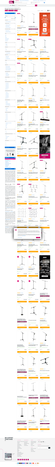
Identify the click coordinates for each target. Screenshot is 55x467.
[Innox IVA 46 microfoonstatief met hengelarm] (22, 44)
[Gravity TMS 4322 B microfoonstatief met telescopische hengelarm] (22, 337)
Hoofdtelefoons (19, 447)
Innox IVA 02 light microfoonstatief (19, 76)
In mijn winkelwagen (22, 34)
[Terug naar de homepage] (10, 5)
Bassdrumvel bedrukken (8, 163)
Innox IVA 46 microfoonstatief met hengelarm (21, 52)
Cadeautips (6, 161)
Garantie (32, 444)
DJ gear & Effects (19, 444)
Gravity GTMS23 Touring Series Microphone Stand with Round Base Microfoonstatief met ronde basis (21, 421)
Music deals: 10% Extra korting (20, 441)
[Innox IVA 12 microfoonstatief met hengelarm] (22, 18)
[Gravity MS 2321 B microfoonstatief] (45, 165)
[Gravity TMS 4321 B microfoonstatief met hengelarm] (22, 387)
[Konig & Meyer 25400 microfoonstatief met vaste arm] (22, 165)
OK (38, 237)
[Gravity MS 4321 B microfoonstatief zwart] (33, 361)
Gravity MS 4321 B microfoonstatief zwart (32, 371)
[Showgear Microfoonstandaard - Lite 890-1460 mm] (33, 387)
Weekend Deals (7, 164)
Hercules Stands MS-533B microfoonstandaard (32, 422)
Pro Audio (18, 443)
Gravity (6, 37)
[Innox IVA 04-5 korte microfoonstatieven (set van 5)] (33, 189)
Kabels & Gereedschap (19, 454)
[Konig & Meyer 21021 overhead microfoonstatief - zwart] (33, 68)
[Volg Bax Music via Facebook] (38, 442)
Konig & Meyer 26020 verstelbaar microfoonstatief (33, 26)
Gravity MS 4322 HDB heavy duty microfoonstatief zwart (33, 345)
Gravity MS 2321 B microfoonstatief (42, 173)
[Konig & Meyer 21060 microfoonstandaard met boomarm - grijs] (22, 92)
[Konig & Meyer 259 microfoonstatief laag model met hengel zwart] (22, 116)
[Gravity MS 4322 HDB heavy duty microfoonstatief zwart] (33, 337)
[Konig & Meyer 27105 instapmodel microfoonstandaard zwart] (33, 92)
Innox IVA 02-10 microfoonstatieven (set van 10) (33, 221)
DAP (5, 36)
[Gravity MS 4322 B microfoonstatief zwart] (45, 311)
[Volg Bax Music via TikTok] (42, 442)
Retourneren (32, 443)
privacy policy (24, 235)
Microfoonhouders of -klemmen (9, 211)
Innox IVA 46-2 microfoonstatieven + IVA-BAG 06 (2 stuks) (44, 125)
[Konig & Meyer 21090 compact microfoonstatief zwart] (45, 213)
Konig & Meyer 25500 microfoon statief (33, 149)
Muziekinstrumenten (19, 448)
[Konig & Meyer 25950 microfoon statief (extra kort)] (22, 140)
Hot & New (6, 166)
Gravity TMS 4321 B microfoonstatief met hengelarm (22, 396)
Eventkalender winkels (8, 167)
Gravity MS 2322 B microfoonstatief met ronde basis (44, 345)
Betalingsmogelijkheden (33, 441)
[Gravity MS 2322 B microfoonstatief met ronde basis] (45, 337)
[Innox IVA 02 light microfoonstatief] (22, 68)
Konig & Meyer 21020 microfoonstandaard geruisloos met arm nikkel (22, 245)
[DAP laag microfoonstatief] (33, 311)
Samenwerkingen (26, 445)
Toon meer (6, 119)
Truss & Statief (18, 455)
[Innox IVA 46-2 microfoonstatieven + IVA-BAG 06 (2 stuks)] (45, 116)
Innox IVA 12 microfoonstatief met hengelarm (21, 28)
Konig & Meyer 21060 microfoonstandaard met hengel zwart (33, 125)
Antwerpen (13, 453)
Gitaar (18, 449)
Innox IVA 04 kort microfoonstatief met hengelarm (33, 52)
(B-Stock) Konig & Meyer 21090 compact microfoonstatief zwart (44, 245)
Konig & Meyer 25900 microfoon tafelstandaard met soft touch (33, 173)
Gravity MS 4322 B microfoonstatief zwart (43, 320)
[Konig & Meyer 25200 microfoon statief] (45, 92)
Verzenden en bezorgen (33, 442)
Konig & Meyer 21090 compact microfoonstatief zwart (44, 221)
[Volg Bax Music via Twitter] (40, 442)
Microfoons (18, 446)
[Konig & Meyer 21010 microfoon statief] (45, 413)
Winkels (38, 0)
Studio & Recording (19, 445)
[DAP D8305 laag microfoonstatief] (22, 189)
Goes (13, 454)
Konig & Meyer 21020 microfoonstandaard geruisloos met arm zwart (33, 245)
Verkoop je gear (7, 162)
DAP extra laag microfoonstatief (44, 370)
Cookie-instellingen (33, 451)
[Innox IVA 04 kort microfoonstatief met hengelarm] (33, 44)
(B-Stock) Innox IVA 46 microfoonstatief (20, 269)
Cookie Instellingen (20, 237)
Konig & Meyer (6, 39)
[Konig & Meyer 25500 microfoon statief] (33, 140)
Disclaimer (32, 449)
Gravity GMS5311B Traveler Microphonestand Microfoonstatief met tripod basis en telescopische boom (44, 294)
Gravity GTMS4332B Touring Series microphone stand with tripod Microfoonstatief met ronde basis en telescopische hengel (21, 371)
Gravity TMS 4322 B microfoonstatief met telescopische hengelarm (21, 345)
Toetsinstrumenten (19, 452)
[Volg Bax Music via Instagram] (43, 442)
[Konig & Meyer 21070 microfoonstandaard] (45, 68)
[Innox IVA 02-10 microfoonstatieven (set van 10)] (33, 213)
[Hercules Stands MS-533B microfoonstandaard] (33, 413)
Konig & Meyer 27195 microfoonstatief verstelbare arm (44, 52)
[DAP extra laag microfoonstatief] (45, 361)
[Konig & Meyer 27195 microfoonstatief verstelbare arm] (45, 44)
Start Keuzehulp (11, 10)
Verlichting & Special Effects (20, 453)
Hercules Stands (7, 38)
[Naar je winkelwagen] (44, 2)
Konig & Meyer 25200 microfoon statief (44, 100)
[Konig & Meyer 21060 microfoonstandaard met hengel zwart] (33, 116)
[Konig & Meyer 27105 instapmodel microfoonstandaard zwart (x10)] (22, 213)
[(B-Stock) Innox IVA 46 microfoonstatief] (22, 261)
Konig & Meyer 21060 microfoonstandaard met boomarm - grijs (21, 101)
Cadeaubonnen (7, 165)
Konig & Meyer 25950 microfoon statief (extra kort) (21, 149)
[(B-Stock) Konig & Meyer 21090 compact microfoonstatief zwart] (45, 237)
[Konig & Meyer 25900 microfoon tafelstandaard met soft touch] (33, 165)
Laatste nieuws (25, 442)
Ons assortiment (26, 441)
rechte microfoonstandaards (9, 207)
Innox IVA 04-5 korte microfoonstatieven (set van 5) (33, 197)
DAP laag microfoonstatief (32, 320)
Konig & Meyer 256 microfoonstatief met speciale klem (44, 197)
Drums (18, 451)
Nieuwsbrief (25, 444)
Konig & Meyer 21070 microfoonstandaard (43, 76)
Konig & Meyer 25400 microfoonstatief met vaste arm (22, 173)
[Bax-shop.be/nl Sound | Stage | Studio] (11, 2)
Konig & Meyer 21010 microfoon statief (44, 421)
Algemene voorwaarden (33, 448)
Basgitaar (18, 450)
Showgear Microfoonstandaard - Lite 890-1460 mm (33, 395)
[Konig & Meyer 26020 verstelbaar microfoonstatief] (33, 18)
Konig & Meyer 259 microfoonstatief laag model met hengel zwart (21, 125)
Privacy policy (32, 450)
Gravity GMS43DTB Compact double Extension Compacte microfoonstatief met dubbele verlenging (44, 396)
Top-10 (7, 10)
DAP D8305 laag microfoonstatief (19, 197)
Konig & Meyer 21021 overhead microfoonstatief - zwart (33, 76)
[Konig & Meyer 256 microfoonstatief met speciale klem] (45, 189)
